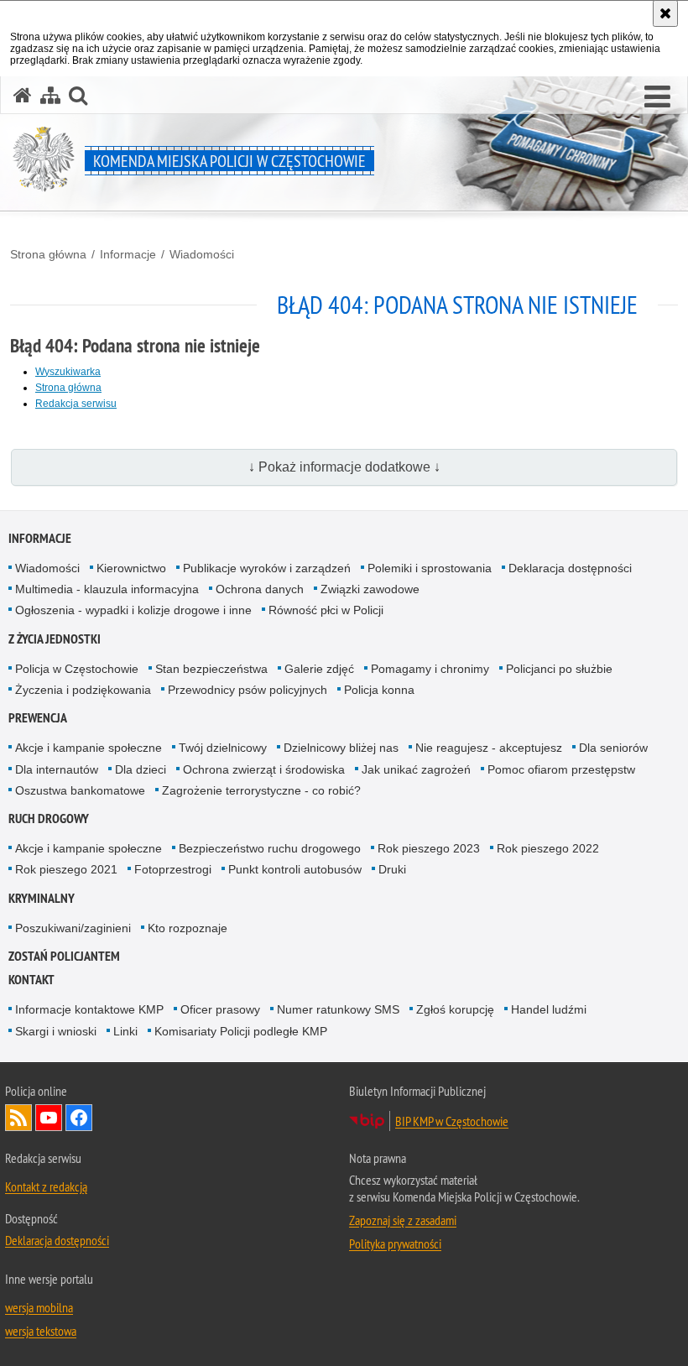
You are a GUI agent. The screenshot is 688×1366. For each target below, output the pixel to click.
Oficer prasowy (220, 1009)
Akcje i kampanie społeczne (88, 747)
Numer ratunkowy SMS (338, 1009)
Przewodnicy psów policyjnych (247, 689)
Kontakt (31, 979)
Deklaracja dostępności (570, 568)
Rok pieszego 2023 (429, 848)
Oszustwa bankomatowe (80, 790)
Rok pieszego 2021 (66, 869)
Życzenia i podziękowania (83, 689)
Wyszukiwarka (68, 372)
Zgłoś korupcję (455, 1009)
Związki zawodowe (370, 589)
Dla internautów (56, 769)
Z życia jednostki (54, 639)
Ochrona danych (260, 589)
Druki (392, 869)
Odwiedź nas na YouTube (48, 1117)
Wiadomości (201, 254)
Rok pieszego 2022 (548, 848)
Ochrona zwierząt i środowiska (264, 769)
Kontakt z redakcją (46, 1186)
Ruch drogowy (48, 818)
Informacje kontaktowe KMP (89, 1009)
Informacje (128, 254)
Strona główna (48, 254)
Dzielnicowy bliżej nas (341, 747)
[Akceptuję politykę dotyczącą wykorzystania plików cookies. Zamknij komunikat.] (665, 13)
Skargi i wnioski (55, 1031)
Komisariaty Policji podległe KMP (240, 1031)
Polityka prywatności (395, 1243)
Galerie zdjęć (319, 668)
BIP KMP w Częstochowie (451, 1121)
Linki (125, 1031)
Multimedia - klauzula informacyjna (107, 589)
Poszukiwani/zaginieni (73, 928)
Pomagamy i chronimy (430, 668)
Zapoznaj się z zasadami (402, 1220)
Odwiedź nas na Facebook (78, 1117)
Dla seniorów (613, 747)
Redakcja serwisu (76, 403)
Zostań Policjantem (64, 956)
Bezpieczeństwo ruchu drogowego (270, 848)
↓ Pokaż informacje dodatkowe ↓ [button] (344, 467)
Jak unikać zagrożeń (416, 769)
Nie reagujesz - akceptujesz (488, 747)
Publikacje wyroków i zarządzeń (267, 568)
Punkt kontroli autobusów (295, 869)
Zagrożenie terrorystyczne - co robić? (261, 790)
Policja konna (379, 689)
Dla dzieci (140, 769)
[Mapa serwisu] (50, 95)
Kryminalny (41, 898)
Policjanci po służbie (559, 668)
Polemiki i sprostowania (429, 568)
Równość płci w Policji (325, 610)
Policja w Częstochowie (76, 668)
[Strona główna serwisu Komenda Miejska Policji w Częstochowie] (22, 95)
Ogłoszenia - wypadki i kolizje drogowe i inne (133, 610)
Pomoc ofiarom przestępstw (561, 769)
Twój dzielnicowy (223, 747)
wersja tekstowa (40, 1330)
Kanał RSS (18, 1117)
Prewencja (37, 718)
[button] (657, 97)
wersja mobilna (39, 1307)
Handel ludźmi (548, 1009)
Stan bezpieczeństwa (211, 668)
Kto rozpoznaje (187, 928)
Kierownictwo (131, 568)
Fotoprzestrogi (172, 869)
